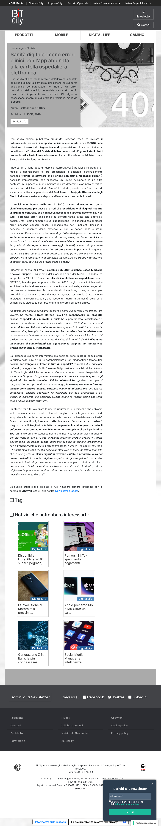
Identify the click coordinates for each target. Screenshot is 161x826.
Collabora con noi (72, 725)
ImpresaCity (55, 3)
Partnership (18, 741)
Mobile (61, 35)
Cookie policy (119, 725)
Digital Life (99, 35)
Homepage (17, 48)
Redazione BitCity (33, 108)
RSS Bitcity (67, 741)
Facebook (95, 697)
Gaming (137, 35)
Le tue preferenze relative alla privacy (94, 821)
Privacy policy (119, 733)
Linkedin (139, 697)
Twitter (117, 697)
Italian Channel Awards (106, 3)
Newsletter (143, 16)
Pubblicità (17, 733)
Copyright (117, 718)
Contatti (16, 725)
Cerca (145, 25)
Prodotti (24, 35)
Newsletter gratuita (66, 490)
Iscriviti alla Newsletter (30, 697)
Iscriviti (130, 812)
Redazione (17, 718)
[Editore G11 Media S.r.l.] (143, 767)
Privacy (65, 718)
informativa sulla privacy (128, 804)
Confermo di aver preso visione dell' (127, 803)
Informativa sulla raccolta (50, 821)
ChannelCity (36, 3)
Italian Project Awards (138, 3)
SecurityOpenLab (77, 3)
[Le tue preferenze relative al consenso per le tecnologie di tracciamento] (144, 823)
